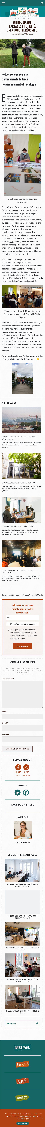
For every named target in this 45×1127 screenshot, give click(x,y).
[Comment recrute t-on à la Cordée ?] (21, 509)
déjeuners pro (8, 229)
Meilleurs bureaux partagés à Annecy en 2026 (22, 885)
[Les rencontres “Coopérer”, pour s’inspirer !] (21, 554)
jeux (11, 241)
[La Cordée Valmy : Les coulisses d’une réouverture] (21, 421)
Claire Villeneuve (26, 34)
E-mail (5, 723)
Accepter (22, 1123)
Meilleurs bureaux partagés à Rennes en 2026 (22, 917)
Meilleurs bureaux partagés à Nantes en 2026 (22, 980)
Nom (4, 712)
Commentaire (8, 679)
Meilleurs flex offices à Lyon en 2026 (22, 949)
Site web (5, 734)
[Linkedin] (18, 793)
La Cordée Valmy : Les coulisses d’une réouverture (19, 438)
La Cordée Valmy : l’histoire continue (19, 483)
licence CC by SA (36, 595)
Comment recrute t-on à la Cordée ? (19, 526)
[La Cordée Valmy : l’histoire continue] (21, 465)
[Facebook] (26, 793)
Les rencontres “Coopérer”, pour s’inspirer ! (17, 571)
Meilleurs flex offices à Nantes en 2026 (22, 1012)
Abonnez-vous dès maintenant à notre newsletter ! (22, 609)
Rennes (11, 99)
